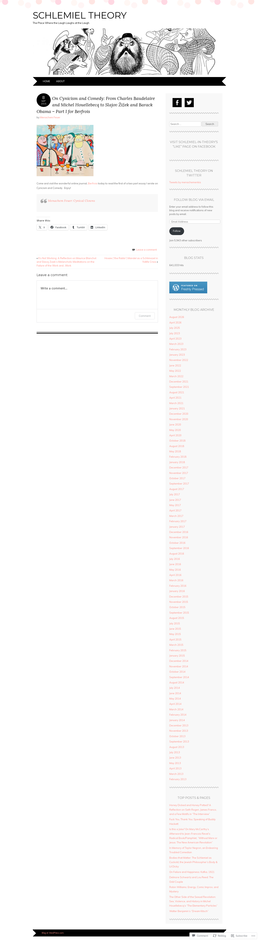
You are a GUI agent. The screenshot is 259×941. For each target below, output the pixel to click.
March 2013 (176, 773)
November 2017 (178, 472)
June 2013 (175, 757)
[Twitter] (189, 102)
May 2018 (175, 451)
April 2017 (175, 510)
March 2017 (176, 515)
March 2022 (176, 376)
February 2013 (177, 779)
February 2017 (177, 521)
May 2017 (175, 505)
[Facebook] (177, 102)
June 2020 (175, 424)
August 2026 (176, 317)
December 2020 (178, 413)
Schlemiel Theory (80, 15)
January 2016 (177, 591)
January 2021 (177, 408)
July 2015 (174, 623)
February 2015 (177, 650)
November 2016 (178, 537)
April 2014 (175, 703)
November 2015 (178, 601)
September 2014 (179, 677)
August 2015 (176, 617)
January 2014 (177, 720)
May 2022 (175, 370)
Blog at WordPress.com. (53, 933)
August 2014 (176, 682)
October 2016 (177, 542)
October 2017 (177, 478)
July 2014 (174, 687)
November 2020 (178, 419)
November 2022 (178, 359)
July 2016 (174, 558)
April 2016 (175, 574)
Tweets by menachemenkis (185, 182)
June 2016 (175, 564)
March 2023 (176, 343)
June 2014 (175, 693)
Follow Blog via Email (194, 200)
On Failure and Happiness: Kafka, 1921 (191, 871)
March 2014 (176, 709)
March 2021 (176, 403)
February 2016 (177, 585)
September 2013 (179, 741)
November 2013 (178, 730)
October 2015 (177, 607)
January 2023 (177, 354)
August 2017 (176, 489)
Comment (145, 315)
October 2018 (177, 440)
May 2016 (175, 569)
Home (46, 81)
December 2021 (178, 381)
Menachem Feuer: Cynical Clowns (71, 201)
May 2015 (175, 634)
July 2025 (174, 327)
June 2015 (175, 628)
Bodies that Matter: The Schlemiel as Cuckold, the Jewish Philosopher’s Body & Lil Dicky (193, 862)
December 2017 (178, 467)
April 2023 (175, 338)
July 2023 (174, 333)
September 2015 (179, 612)
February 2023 (177, 349)
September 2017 (179, 483)
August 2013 (176, 747)
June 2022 (175, 365)
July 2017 (174, 494)
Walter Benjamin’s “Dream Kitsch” (189, 911)
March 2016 (176, 580)
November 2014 (178, 666)
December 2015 (178, 596)
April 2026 (175, 322)
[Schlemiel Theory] (129, 75)
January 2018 (177, 462)
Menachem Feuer (50, 117)
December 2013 (178, 725)
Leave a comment (146, 249)
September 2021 (179, 386)
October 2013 (177, 736)
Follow (177, 230)
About (60, 81)
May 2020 (175, 430)
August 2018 (176, 446)
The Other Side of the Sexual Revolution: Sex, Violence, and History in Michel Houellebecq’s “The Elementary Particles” (193, 901)
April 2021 (175, 397)
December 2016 (178, 532)
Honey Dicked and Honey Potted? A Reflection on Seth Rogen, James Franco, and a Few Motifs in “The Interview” (193, 810)
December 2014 (178, 660)
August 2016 (176, 553)
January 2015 (177, 655)
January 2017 (177, 526)
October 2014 (177, 671)
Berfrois (92, 183)
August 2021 (176, 392)
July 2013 (174, 752)
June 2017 (175, 499)
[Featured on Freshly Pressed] (188, 292)
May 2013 (175, 763)
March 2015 (176, 644)
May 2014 (175, 698)
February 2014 (177, 714)
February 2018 (177, 456)
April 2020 (175, 435)
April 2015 (175, 639)
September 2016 (179, 548)
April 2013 (175, 768)
